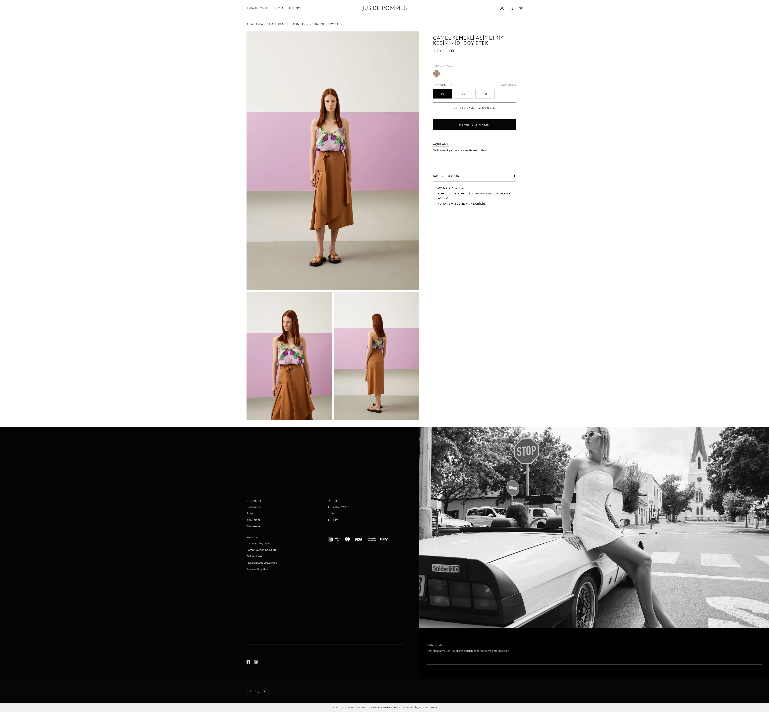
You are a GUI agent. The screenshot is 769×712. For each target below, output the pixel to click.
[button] (279, 8)
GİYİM (331, 513)
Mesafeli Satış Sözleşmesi (262, 562)
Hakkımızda (254, 507)
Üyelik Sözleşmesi (258, 543)
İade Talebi (253, 519)
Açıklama (441, 144)
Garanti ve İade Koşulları (261, 549)
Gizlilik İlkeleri (255, 556)
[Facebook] (248, 662)
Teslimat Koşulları (257, 569)
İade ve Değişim (446, 175)
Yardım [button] (253, 537)
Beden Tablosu (508, 84)
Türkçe (256, 691)
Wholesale (253, 526)
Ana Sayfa (255, 24)
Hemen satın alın (474, 124)
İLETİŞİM (333, 519)
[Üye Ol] (756, 661)
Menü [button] (332, 501)
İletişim (251, 513)
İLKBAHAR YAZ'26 (338, 507)
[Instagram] (256, 662)
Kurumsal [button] (255, 501)
